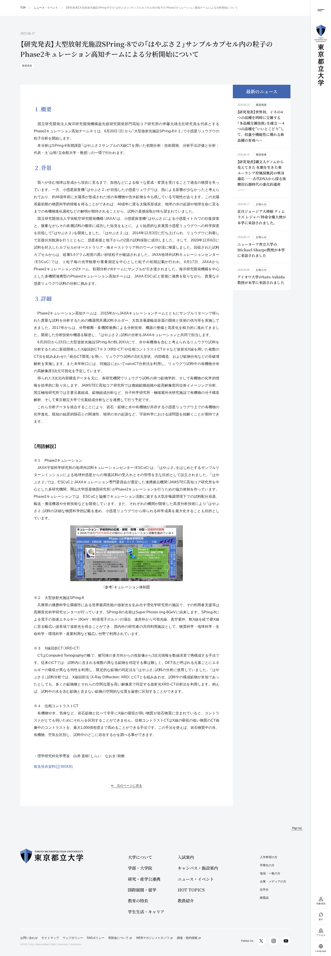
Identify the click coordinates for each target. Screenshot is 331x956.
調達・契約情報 (187, 938)
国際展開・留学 (142, 890)
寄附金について (118, 938)
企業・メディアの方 (273, 881)
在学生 (264, 889)
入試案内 (186, 857)
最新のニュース (261, 91)
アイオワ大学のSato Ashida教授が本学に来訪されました (261, 279)
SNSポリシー (95, 938)
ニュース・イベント (196, 879)
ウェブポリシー (73, 938)
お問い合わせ (29, 938)
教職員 (264, 897)
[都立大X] (261, 940)
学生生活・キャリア (146, 912)
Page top (297, 828)
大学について (140, 857)
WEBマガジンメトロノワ (152, 938)
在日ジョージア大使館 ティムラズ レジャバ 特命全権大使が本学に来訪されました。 (261, 217)
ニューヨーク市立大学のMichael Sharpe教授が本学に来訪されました (261, 250)
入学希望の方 (268, 857)
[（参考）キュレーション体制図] (126, 553)
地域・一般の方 (270, 873)
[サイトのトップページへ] (321, 55)
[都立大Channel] (285, 940)
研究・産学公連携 (144, 879)
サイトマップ (50, 938)
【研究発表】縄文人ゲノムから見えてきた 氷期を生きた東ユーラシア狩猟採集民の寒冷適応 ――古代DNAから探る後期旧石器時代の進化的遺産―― (261, 176)
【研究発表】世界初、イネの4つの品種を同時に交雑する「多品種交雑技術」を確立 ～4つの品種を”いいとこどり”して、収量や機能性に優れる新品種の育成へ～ (260, 126)
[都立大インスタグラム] (273, 940)
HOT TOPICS (191, 890)
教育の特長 (138, 900)
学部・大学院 (140, 868)
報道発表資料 (53, 766)
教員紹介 (186, 900)
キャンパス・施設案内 (198, 868)
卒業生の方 (267, 865)
